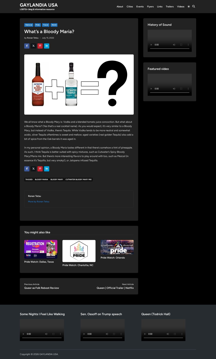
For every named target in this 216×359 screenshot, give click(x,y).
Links (159, 6)
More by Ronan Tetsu (38, 201)
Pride (38, 25)
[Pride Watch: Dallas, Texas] (40, 249)
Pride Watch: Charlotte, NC (77, 265)
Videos (180, 6)
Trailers (170, 6)
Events (140, 6)
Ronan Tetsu (32, 38)
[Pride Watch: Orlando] (117, 247)
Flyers (150, 6)
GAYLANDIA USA (39, 5)
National (28, 25)
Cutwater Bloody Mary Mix (79, 179)
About (120, 6)
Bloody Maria (41, 179)
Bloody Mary (57, 179)
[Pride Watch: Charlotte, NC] (79, 250)
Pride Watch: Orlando (113, 257)
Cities (130, 6)
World (54, 25)
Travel (45, 25)
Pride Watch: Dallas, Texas (39, 261)
